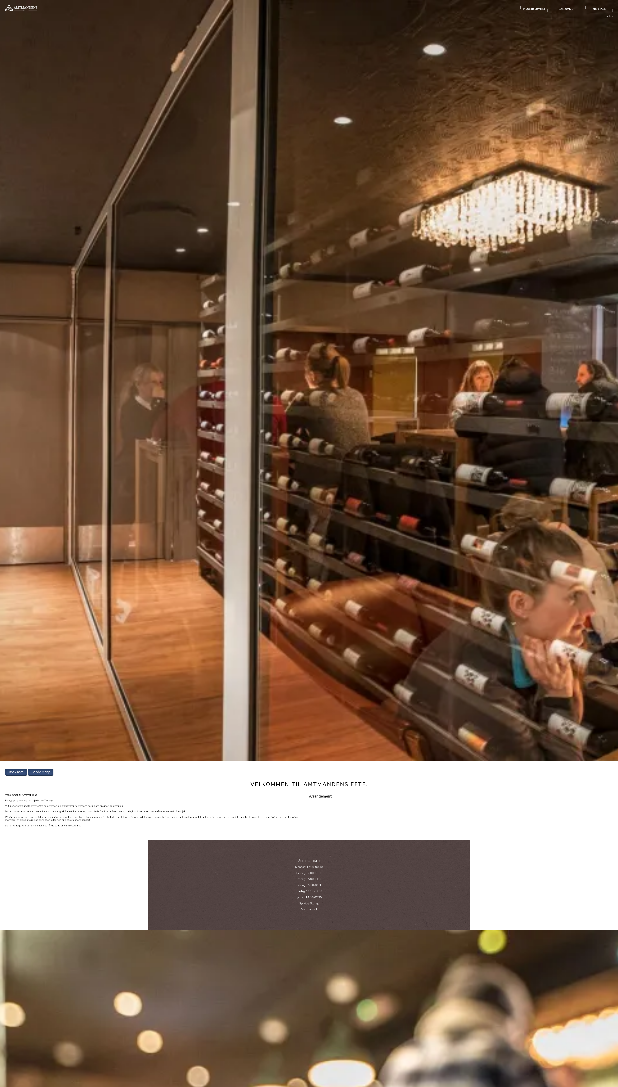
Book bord (16, 772)
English (609, 16)
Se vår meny (41, 772)
